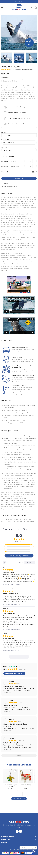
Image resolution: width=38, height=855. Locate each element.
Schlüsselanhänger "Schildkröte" (10, 785)
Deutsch (18, 1)
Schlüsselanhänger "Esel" (26, 785)
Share (6, 183)
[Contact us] (34, 851)
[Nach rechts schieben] (21, 794)
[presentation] (1, 58)
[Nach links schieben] (17, 794)
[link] (18, 350)
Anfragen (19, 178)
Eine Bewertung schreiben (19, 556)
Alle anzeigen (19, 798)
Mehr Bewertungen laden (19, 657)
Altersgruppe (5, 77)
